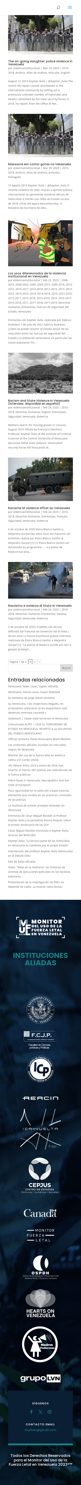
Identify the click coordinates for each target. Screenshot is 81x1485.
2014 (33, 293)
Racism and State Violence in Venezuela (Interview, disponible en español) (38, 402)
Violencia (42, 416)
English (65, 72)
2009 (33, 284)
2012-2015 (50, 289)
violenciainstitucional (26, 68)
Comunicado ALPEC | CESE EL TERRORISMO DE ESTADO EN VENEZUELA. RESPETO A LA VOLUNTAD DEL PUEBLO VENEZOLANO (40, 728)
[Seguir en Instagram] (49, 1412)
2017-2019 (50, 302)
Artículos (54, 72)
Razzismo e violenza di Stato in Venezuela (40, 606)
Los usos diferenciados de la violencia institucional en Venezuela (37, 275)
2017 (25, 302)
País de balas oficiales (22, 861)
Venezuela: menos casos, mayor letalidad (34, 692)
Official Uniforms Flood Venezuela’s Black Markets (39, 739)
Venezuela (24, 311)
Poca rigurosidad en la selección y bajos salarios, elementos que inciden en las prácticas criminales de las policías (40, 795)
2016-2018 (14, 302)
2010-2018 (36, 289)
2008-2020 (21, 284)
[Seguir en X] (40, 1412)
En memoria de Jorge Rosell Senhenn (31, 698)
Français (62, 516)
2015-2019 (43, 298)
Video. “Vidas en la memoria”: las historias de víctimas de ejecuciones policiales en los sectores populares (39, 871)
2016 (54, 298)
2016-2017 (64, 298)
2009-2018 (57, 284)
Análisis (20, 72)
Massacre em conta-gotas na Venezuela (39, 164)
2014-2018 (43, 293)
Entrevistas (28, 307)
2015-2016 (65, 293)
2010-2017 (21, 289)
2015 (54, 293)
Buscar (66, 668)
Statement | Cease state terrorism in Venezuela (38, 718)
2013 (61, 289)
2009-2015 (43, 284)
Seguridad (14, 416)
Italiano (61, 614)
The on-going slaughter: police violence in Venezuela (40, 62)
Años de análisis (37, 72)
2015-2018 (28, 298)
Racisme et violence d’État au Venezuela (39, 508)
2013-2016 (21, 293)
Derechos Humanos (27, 412)
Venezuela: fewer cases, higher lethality (33, 686)
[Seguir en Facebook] (31, 1412)
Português (14, 177)
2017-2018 (36, 302)
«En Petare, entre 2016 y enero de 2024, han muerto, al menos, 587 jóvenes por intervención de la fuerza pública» (40, 770)
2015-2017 (14, 298)
